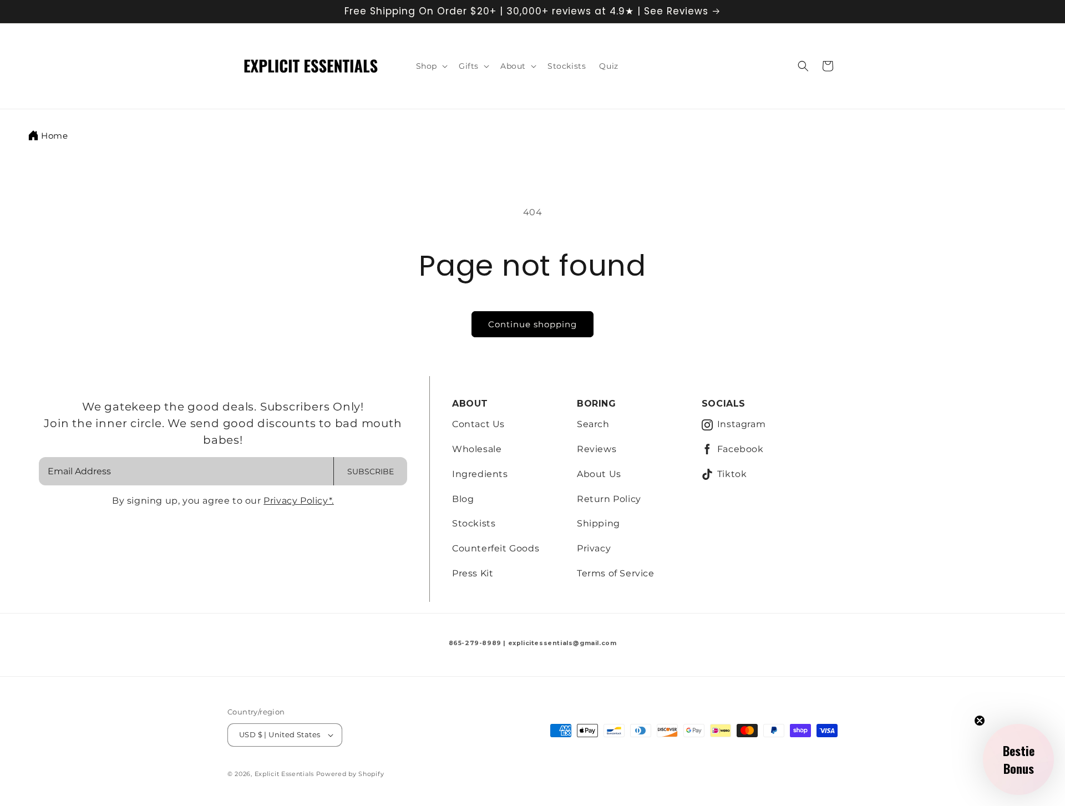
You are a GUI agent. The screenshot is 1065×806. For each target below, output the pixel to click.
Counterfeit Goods (495, 548)
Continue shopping (532, 324)
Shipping (598, 523)
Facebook (740, 449)
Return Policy (609, 499)
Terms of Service (616, 573)
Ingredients (480, 474)
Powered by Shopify (350, 774)
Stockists (473, 523)
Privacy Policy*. (298, 500)
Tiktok (732, 474)
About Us (599, 474)
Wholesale (476, 449)
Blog (463, 499)
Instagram (741, 424)
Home (54, 135)
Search (593, 424)
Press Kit (472, 573)
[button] (430, 66)
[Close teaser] (979, 720)
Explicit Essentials (284, 774)
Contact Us (478, 424)
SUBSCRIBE (370, 471)
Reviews (596, 449)
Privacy (594, 548)
